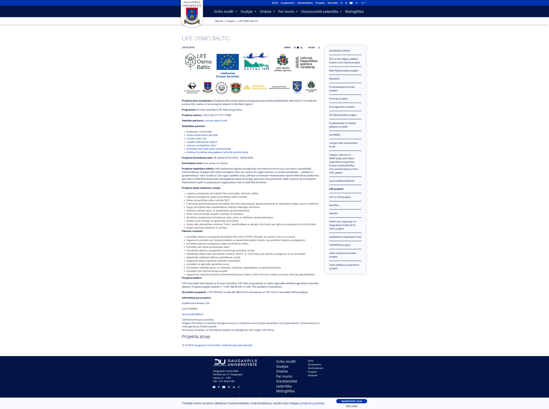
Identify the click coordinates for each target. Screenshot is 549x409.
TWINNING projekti (339, 245)
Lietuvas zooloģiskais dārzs (201, 145)
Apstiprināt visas (351, 401)
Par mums (286, 11)
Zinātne (265, 11)
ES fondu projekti (338, 98)
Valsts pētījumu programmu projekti (344, 266)
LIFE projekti (336, 188)
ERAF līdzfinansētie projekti (343, 70)
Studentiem (288, 2)
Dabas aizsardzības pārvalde (202, 135)
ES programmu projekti (341, 106)
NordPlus (334, 205)
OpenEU (333, 213)
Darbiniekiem (305, 2)
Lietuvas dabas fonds (215, 120)
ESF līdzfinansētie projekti (343, 115)
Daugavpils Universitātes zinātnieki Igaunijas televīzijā (223, 345)
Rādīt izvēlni (352, 406)
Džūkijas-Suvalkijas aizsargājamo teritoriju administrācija (217, 152)
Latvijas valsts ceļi (196, 138)
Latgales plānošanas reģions (201, 141)
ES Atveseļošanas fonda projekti (342, 88)
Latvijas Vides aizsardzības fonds (343, 144)
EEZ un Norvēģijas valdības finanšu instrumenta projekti (344, 60)
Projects (230, 21)
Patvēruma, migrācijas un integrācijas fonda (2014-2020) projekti (342, 225)
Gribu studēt (224, 11)
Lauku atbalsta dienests (342, 180)
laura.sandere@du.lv (192, 314)
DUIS (275, 2)
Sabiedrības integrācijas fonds (345, 236)
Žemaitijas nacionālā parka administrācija (208, 148)
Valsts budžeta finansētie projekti (342, 255)
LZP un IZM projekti (340, 197)
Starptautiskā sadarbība (319, 11)
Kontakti (333, 2)
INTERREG (334, 134)
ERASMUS (334, 78)
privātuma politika (312, 403)
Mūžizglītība (354, 11)
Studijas (247, 11)
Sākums (219, 21)
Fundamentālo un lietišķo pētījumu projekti (342, 125)
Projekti (320, 2)
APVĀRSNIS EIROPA (339, 50)
